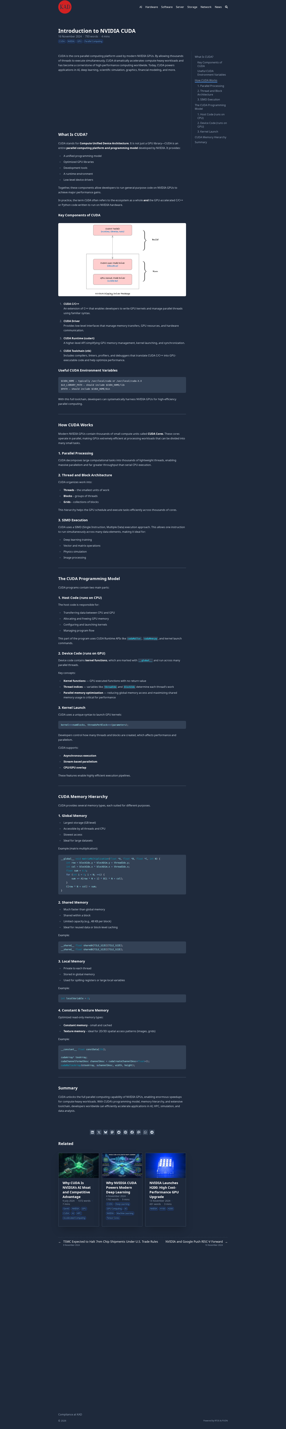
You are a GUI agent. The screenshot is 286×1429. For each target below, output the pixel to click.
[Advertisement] (122, 100)
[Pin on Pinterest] (125, 1132)
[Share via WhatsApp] (145, 1132)
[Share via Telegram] (152, 1132)
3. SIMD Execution (208, 99)
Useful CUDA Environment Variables (211, 72)
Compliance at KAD (70, 1414)
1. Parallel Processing (210, 86)
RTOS (217, 1420)
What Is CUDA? (204, 57)
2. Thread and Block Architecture (209, 92)
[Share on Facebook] (132, 1132)
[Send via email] (138, 1132)
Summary (201, 142)
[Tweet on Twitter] (99, 1132)
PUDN (225, 1420)
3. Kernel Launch (207, 131)
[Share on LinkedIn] (92, 1132)
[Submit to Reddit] (118, 1132)
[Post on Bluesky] (105, 1132)
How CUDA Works (206, 80)
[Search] (226, 7)
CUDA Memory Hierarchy (210, 137)
